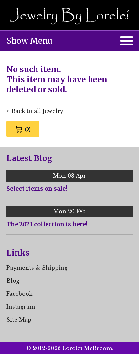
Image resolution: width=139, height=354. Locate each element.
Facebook (19, 293)
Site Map (18, 319)
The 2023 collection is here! (47, 224)
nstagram (21, 306)
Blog (12, 280)
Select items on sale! (36, 188)
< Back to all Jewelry (34, 111)
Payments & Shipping (37, 267)
